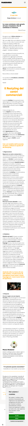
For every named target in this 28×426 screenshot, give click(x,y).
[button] (25, 2)
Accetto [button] (17, 415)
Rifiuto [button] (16, 418)
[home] (6, 2)
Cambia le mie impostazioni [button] (16, 421)
